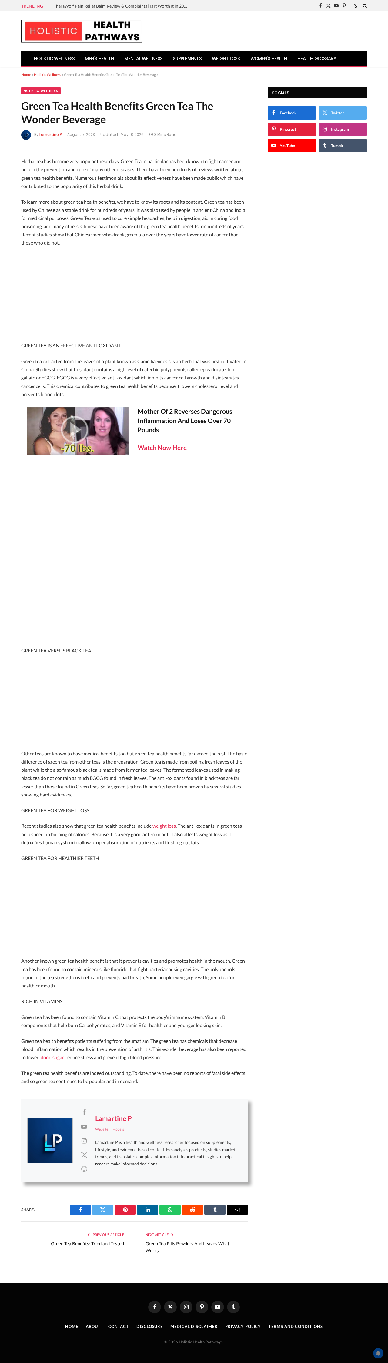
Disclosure (149, 1326)
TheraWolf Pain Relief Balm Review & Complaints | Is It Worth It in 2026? (122, 5)
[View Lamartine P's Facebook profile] (84, 1112)
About (93, 1326)
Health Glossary (316, 58)
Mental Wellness (143, 58)
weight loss (164, 826)
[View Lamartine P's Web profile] (84, 1169)
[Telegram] (10, 242)
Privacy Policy (243, 1326)
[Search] (364, 5)
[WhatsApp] (10, 258)
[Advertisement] (134, 296)
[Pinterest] (10, 210)
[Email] (10, 226)
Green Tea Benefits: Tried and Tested (87, 1243)
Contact (118, 1326)
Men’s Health (99, 58)
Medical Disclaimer (193, 1326)
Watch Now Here (162, 447)
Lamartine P (50, 134)
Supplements (187, 58)
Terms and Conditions (296, 1326)
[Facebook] (10, 178)
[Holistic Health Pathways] (81, 31)
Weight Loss (226, 58)
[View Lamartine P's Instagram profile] (84, 1140)
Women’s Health (268, 58)
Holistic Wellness (54, 58)
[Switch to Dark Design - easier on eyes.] (355, 6)
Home (26, 74)
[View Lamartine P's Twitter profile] (84, 1155)
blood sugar (51, 1057)
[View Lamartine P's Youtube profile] (84, 1126)
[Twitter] (10, 194)
